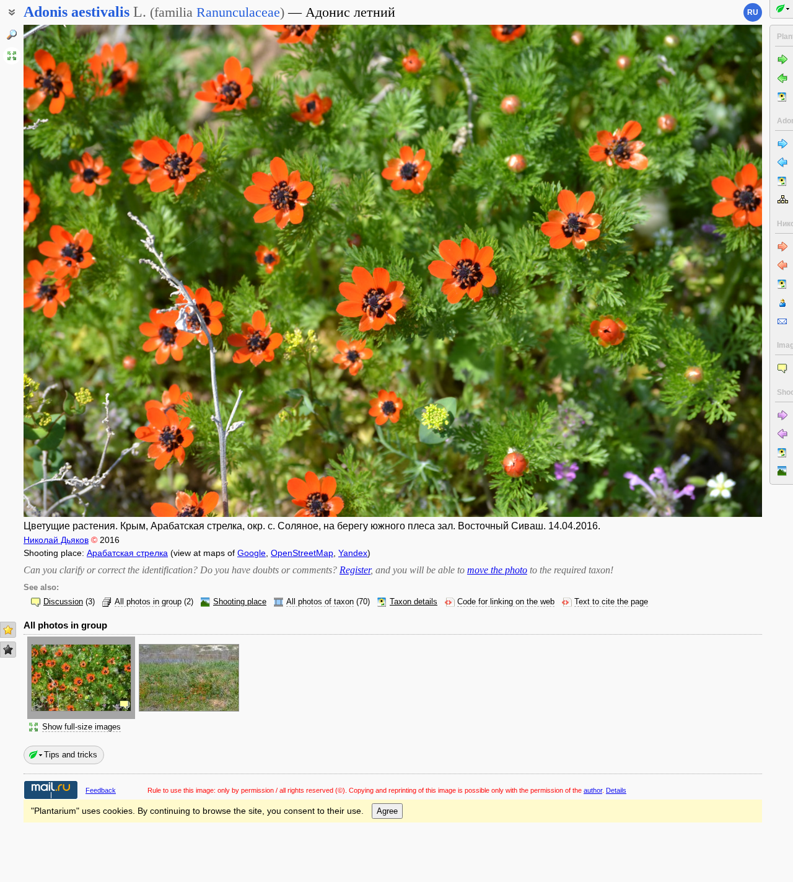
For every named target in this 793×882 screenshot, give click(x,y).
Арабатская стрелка (127, 553)
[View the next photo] (685, 271)
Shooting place (239, 602)
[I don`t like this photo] (8, 650)
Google (251, 553)
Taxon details (413, 602)
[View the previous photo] (100, 271)
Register (355, 570)
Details (616, 790)
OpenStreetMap (302, 553)
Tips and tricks (70, 754)
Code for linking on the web (505, 602)
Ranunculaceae (238, 12)
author (593, 790)
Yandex (352, 553)
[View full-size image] (11, 55)
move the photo (497, 570)
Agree (387, 811)
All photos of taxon (320, 602)
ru (752, 12)
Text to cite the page (611, 602)
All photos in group (148, 602)
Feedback (100, 790)
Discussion (63, 602)
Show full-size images (81, 727)
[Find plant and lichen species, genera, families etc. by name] (11, 34)
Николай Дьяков (56, 540)
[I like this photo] (8, 630)
